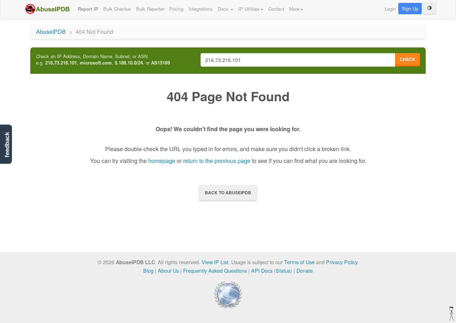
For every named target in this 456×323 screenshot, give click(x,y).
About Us (168, 270)
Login (390, 8)
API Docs (262, 270)
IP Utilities (249, 8)
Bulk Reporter (150, 8)
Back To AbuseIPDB (228, 192)
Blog (148, 270)
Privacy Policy (341, 262)
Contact (276, 8)
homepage (161, 161)
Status (283, 270)
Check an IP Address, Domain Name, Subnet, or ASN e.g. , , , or (103, 59)
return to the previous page (216, 161)
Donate (304, 270)
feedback (7, 145)
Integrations (200, 8)
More (294, 8)
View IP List (215, 262)
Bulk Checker (117, 8)
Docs (224, 8)
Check (407, 59)
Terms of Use (299, 262)
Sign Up (410, 8)
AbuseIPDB (51, 31)
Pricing (176, 8)
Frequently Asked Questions (215, 270)
